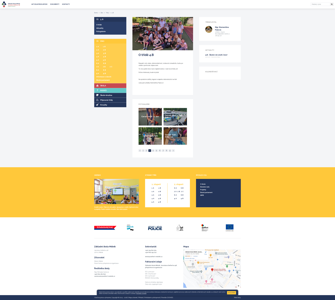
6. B (104, 63)
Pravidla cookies (141, 293)
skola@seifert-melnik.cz (153, 256)
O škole (203, 184)
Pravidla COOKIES (167, 297)
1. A (97, 46)
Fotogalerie (101, 31)
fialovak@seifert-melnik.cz (222, 34)
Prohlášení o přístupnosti (152, 297)
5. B (112, 12)
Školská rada (204, 187)
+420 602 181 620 (100, 274)
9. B (104, 73)
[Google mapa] (212, 268)
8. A (97, 70)
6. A (97, 63)
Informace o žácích (103, 77)
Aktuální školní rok (39, 4)
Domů (96, 12)
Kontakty (66, 4)
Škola (103, 86)
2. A (97, 50)
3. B (104, 53)
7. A (97, 67)
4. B (104, 56)
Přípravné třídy (106, 100)
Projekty (203, 190)
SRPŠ (202, 195)
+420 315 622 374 (150, 250)
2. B (104, 50)
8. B (104, 70)
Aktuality (99, 28)
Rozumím (231, 293)
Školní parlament (103, 80)
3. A (97, 53)
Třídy (107, 12)
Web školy (237, 297)
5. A (97, 60)
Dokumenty (54, 4)
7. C (111, 67)
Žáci (101, 12)
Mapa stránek (133, 297)
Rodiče (103, 90)
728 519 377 (218, 35)
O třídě (99, 25)
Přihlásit (140, 297)
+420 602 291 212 (150, 252)
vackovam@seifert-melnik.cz (104, 276)
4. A (97, 56)
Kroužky (103, 105)
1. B (104, 46)
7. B (104, 67)
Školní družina (106, 95)
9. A (97, 73)
